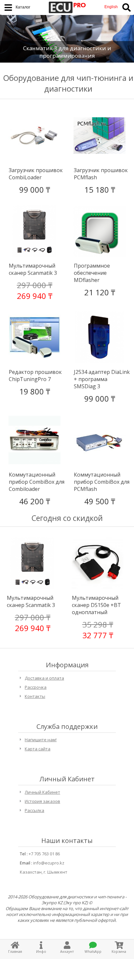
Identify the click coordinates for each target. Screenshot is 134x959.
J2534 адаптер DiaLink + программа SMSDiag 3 (102, 379)
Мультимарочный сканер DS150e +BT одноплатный (96, 605)
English (111, 7)
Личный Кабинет (42, 792)
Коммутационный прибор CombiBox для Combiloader (36, 482)
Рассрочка (36, 687)
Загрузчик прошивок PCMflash (101, 174)
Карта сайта (37, 749)
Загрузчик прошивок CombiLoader (36, 174)
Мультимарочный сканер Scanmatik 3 (33, 269)
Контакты (35, 696)
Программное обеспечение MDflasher (92, 273)
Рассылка (34, 810)
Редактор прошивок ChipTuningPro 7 (35, 375)
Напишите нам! (41, 740)
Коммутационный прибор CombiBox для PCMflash (101, 482)
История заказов (42, 801)
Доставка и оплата (44, 678)
